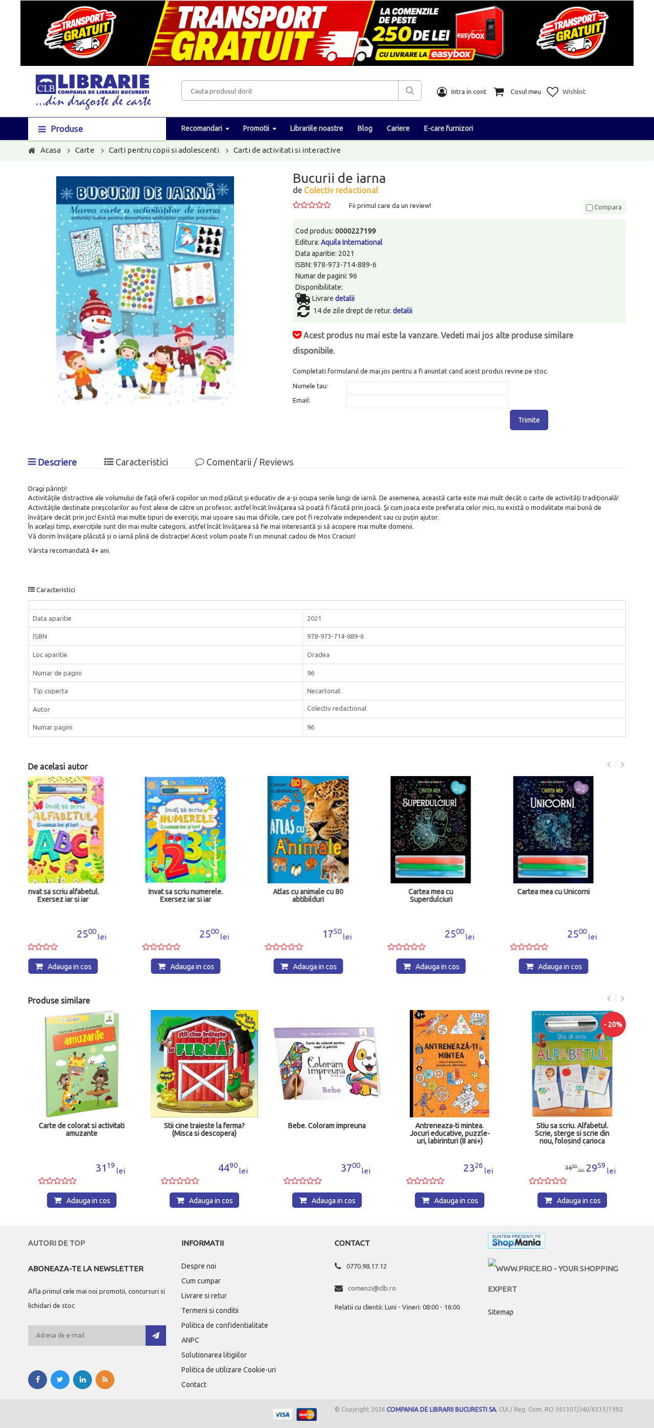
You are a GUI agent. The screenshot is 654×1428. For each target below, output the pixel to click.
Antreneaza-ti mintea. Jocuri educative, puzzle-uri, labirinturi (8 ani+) (327, 1133)
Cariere (398, 128)
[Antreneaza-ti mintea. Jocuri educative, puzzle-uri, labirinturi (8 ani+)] (327, 1063)
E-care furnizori (448, 128)
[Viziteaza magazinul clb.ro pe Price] (557, 1268)
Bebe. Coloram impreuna (204, 1126)
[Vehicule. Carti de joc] (572, 1063)
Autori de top (56, 1242)
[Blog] (105, 1379)
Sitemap (500, 1312)
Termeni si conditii (210, 1310)
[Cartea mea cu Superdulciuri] (327, 829)
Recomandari (201, 128)
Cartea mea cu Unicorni (449, 892)
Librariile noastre (316, 128)
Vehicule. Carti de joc (572, 1126)
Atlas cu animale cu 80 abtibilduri (204, 895)
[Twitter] (60, 1379)
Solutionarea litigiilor (214, 1355)
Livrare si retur (204, 1296)
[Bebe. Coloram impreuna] (204, 1063)
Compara (607, 206)
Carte (85, 150)
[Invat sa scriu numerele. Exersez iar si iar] (81, 829)
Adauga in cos (88, 967)
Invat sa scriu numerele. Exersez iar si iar (81, 895)
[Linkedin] (82, 1379)
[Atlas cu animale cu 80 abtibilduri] (204, 829)
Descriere (56, 462)
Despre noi (198, 1266)
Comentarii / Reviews (248, 462)
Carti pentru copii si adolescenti (164, 150)
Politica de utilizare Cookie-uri (228, 1370)
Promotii (256, 128)
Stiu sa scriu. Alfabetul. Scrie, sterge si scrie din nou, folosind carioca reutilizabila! (449, 1133)
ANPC (190, 1340)
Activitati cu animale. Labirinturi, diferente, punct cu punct (572, 899)
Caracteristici (140, 462)
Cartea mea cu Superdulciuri (327, 895)
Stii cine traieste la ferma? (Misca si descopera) (81, 1129)
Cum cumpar (201, 1281)
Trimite (529, 420)
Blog (365, 128)
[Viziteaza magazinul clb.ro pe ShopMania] (516, 1242)
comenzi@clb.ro (372, 1288)
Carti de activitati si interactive (287, 150)
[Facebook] (37, 1379)
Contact (193, 1384)
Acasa (50, 150)
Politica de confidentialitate (224, 1325)
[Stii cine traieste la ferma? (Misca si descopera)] (81, 1063)
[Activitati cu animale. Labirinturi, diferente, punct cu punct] (572, 829)
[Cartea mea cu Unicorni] (449, 829)
